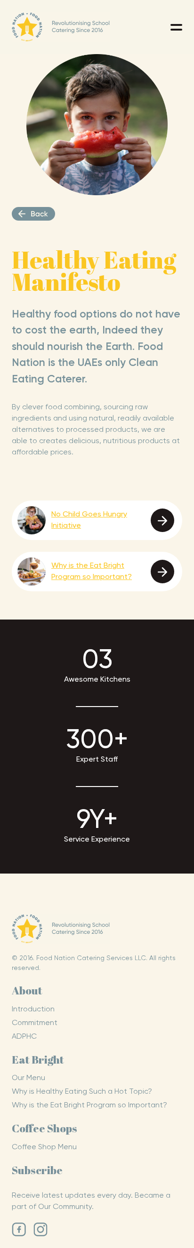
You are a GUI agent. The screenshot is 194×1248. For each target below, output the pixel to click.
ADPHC (24, 1037)
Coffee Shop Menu (44, 1147)
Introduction (33, 1009)
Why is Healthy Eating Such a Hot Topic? (82, 1092)
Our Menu (28, 1078)
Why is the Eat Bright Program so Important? (89, 1105)
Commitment (34, 1023)
